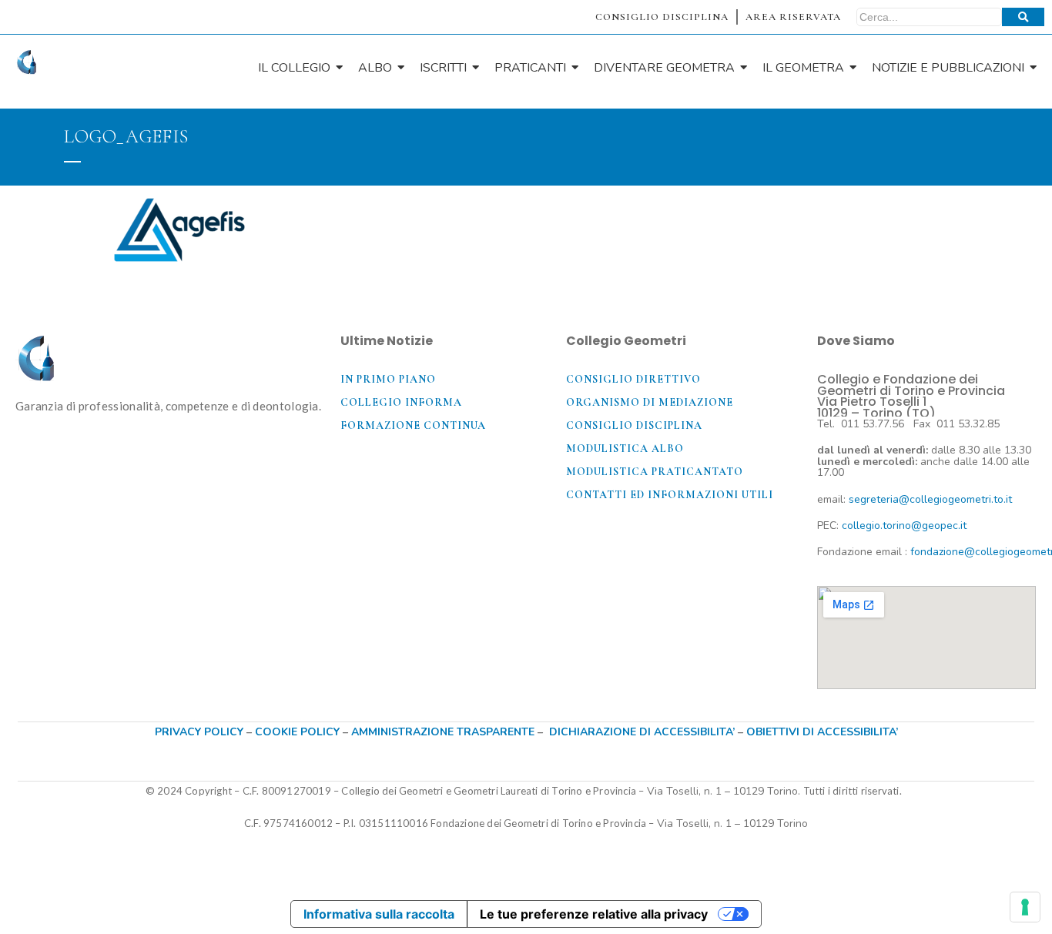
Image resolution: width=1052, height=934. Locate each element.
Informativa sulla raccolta (378, 914)
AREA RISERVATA (793, 17)
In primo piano (388, 379)
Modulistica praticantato (654, 471)
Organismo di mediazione (649, 402)
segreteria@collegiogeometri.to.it (930, 499)
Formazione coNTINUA (413, 425)
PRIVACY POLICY (199, 732)
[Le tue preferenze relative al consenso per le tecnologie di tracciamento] (1025, 907)
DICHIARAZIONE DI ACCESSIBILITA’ (642, 732)
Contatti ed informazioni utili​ (669, 494)
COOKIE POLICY (299, 732)
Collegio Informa (401, 402)
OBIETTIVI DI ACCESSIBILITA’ (822, 732)
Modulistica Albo (625, 448)
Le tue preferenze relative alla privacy (594, 914)
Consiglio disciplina (634, 425)
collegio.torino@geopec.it (904, 525)
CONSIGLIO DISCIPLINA (662, 17)
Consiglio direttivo (633, 379)
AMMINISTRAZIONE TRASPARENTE (442, 732)
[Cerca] (1023, 17)
